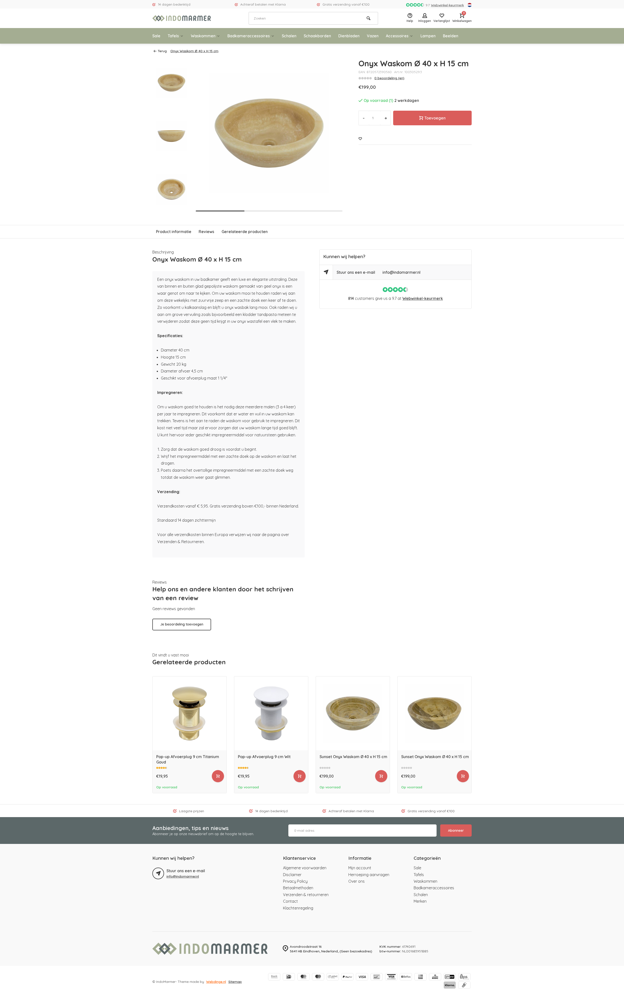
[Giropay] (450, 977)
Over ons (356, 881)
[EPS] (464, 977)
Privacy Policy (295, 881)
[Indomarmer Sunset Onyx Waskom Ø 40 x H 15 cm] (353, 713)
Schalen (289, 35)
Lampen (428, 35)
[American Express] (420, 977)
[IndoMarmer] (181, 18)
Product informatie (173, 231)
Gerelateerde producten (245, 231)
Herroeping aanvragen (368, 874)
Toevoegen (435, 118)
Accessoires (397, 35)
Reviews (206, 231)
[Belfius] (406, 977)
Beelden (450, 35)
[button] (334, 136)
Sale (156, 35)
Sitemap (235, 981)
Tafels (173, 35)
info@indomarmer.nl (401, 272)
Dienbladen (349, 35)
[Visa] (362, 977)
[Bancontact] (376, 977)
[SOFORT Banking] (333, 977)
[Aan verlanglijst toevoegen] (360, 138)
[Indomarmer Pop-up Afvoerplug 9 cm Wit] (271, 713)
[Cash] (464, 985)
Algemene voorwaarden (304, 867)
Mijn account (359, 867)
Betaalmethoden (298, 887)
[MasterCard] (303, 977)
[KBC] (435, 977)
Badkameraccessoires (248, 35)
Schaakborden (317, 35)
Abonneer (456, 830)
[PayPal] (347, 977)
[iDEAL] (289, 977)
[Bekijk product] (218, 776)
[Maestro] (318, 977)
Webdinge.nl (216, 981)
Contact (290, 901)
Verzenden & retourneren (306, 894)
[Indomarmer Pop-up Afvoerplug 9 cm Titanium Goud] (189, 713)
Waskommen (203, 35)
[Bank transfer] (274, 977)
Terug (162, 51)
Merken (420, 901)
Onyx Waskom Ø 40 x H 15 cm (194, 51)
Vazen (373, 35)
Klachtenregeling (298, 908)
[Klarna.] (450, 985)
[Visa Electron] (391, 977)
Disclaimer (292, 874)
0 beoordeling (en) (389, 78)
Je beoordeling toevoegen (181, 624)
